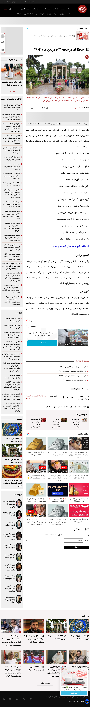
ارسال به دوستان (63, 406)
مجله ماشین (28, 13)
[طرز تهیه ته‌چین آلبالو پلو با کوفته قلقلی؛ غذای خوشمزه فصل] (12, 471)
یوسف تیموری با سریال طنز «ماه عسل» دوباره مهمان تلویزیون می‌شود (11, 356)
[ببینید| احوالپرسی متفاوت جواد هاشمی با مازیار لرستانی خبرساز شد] (19, 566)
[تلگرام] (72, 398)
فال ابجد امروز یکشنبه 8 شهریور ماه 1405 (14, 440)
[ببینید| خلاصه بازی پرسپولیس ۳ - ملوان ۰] (33, 657)
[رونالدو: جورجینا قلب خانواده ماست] (19, 578)
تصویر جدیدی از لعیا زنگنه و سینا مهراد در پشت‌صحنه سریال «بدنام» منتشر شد (11, 396)
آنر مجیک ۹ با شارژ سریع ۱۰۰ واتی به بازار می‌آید (12, 158)
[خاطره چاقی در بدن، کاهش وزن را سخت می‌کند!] (84, 420)
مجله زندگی (25, 9)
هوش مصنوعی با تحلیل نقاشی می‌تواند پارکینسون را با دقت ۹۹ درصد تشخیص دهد (11, 215)
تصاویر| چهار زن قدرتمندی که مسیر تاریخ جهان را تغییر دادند (11, 150)
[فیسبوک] (63, 398)
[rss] (4, 699)
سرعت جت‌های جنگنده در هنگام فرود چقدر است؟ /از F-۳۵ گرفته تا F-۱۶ (11, 204)
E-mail (86, 540)
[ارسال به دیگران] (47, 108)
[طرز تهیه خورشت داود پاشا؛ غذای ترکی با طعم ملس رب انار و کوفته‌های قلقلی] (64, 420)
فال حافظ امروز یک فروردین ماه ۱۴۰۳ (74, 380)
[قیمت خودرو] (2, 42)
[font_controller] (36, 108)
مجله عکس (36, 9)
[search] (10, 9)
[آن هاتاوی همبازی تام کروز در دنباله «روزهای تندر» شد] (19, 557)
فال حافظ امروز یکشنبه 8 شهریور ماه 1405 (13, 461)
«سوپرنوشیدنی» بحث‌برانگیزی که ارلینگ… (10, 600)
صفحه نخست (65, 9)
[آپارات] (17, 699)
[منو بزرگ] (5, 9)
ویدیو (49, 13)
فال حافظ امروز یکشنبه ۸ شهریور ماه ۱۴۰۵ (12, 326)
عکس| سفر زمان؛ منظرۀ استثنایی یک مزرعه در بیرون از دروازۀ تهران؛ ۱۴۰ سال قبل (12, 227)
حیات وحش (39, 13)
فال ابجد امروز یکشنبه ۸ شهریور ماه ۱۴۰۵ (12, 319)
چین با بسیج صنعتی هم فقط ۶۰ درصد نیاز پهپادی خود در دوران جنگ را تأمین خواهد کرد (11, 289)
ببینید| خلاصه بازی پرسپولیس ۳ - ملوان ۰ (12, 376)
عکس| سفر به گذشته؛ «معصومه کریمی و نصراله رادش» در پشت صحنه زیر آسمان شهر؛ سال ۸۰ (11, 346)
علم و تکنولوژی (65, 13)
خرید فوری (74, 693)
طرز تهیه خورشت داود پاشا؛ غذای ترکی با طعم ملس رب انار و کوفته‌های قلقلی (55, 427)
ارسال (76, 547)
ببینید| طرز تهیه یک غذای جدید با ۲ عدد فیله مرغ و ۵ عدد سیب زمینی (11, 238)
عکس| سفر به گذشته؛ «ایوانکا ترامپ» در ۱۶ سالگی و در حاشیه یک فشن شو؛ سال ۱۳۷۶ (11, 386)
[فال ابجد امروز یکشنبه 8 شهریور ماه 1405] (12, 429)
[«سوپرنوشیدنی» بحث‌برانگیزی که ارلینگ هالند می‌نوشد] (19, 599)
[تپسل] (28, 326)
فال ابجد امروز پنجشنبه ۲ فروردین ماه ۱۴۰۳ (72, 366)
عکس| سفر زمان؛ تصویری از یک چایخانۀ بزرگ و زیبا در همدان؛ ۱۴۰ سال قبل (11, 117)
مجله (19, 419)
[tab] (14, 91)
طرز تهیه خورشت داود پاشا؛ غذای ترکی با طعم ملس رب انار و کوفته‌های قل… (12, 85)
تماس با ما (27, 2)
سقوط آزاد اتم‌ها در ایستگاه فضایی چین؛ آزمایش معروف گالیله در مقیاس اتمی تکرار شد (11, 127)
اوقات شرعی (6, 2)
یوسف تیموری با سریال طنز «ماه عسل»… (10, 589)
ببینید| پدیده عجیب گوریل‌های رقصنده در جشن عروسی (11, 166)
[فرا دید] (82, 9)
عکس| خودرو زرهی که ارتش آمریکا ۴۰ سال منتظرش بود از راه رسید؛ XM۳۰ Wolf (12, 301)
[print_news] (43, 108)
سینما (55, 13)
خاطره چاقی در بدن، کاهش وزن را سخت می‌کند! (75, 423)
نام (88, 535)
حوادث (19, 13)
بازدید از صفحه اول (80, 406)
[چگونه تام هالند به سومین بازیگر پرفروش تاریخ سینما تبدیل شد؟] (19, 503)
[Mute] (63, 344)
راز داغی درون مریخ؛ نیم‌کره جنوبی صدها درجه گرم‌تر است (11, 107)
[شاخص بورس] (2, 49)
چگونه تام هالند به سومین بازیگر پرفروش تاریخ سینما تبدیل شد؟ (11, 176)
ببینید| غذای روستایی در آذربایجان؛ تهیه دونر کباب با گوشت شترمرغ (11, 247)
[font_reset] (32, 108)
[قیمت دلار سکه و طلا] (2, 37)
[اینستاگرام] (23, 699)
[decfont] (28, 108)
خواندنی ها (81, 414)
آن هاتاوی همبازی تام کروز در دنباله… (9, 556)
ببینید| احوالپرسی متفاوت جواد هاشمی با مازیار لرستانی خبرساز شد (12, 335)
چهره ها (18, 494)
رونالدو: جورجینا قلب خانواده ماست (9, 577)
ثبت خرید (42, 343)
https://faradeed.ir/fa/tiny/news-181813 (37, 397)
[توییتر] (67, 398)
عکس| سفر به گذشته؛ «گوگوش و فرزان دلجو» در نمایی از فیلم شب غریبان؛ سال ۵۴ (11, 407)
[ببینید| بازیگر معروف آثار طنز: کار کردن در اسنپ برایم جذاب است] (19, 514)
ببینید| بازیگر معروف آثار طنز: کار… (9, 514)
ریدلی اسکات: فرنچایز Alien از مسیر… (10, 525)
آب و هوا (14, 2)
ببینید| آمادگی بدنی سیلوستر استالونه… (9, 546)
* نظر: (60, 535)
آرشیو (20, 2)
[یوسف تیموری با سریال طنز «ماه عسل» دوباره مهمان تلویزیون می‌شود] (19, 588)
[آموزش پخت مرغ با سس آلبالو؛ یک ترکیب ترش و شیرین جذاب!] (43, 420)
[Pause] (60, 344)
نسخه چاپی (49, 406)
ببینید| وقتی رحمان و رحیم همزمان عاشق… (9, 536)
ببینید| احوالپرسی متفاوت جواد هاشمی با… (9, 567)
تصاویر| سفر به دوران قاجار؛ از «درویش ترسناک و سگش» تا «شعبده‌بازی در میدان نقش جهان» (11, 367)
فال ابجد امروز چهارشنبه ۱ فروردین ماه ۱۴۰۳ (72, 375)
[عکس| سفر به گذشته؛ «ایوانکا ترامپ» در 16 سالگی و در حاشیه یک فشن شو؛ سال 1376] (11, 657)
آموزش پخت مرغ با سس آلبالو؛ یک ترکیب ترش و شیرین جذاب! (35, 424)
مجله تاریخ (46, 9)
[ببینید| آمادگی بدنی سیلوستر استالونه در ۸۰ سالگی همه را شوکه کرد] (19, 547)
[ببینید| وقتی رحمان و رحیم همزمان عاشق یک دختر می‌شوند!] (19, 535)
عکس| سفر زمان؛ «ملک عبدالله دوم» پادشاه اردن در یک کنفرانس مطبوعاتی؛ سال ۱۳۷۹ (11, 139)
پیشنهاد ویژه (15, 60)
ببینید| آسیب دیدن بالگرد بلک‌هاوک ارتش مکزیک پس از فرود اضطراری (12, 257)
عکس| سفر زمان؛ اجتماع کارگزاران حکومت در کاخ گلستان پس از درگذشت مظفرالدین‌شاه (12, 194)
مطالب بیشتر (45, 683)
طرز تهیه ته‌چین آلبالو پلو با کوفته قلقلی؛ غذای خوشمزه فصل (12, 483)
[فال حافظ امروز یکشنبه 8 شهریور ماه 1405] (12, 450)
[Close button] (87, 666)
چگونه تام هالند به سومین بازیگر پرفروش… (9, 504)
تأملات (55, 9)
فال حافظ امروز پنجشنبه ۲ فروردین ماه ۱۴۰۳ (72, 371)
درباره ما (34, 2)
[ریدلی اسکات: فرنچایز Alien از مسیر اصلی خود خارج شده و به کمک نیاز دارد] (19, 524)
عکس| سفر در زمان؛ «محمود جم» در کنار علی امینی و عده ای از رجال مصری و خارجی (12, 277)
